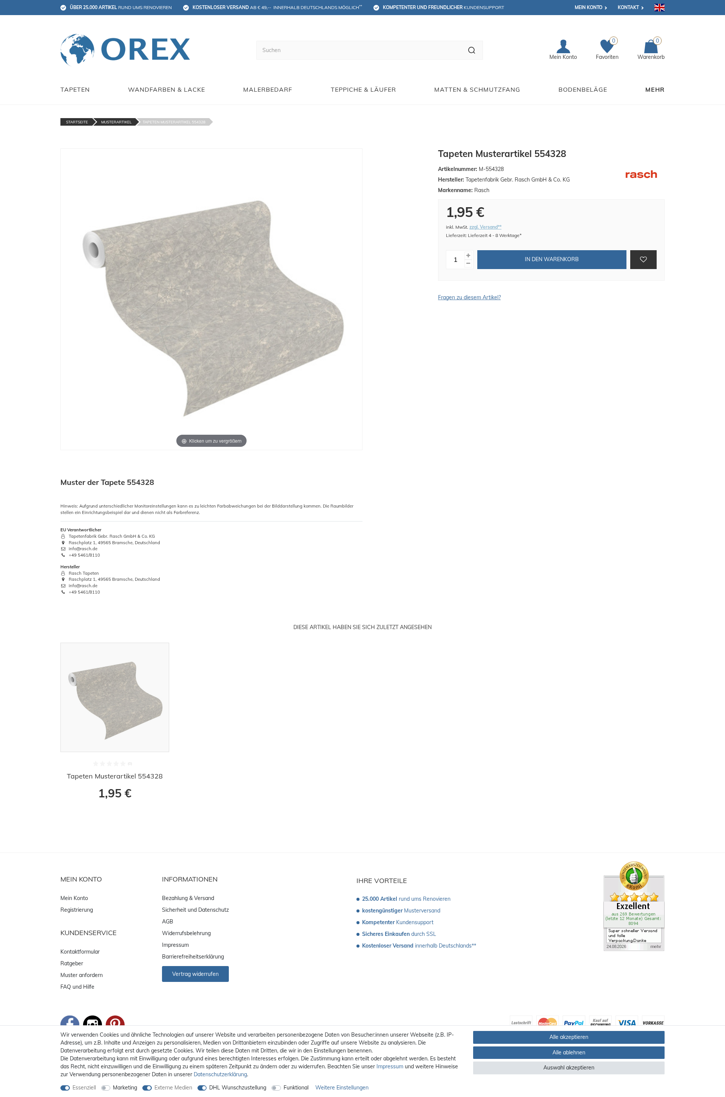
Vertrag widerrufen (195, 974)
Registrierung (76, 909)
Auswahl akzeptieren (568, 1067)
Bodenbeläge (582, 89)
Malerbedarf (267, 89)
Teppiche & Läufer (363, 89)
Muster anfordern (81, 975)
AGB (167, 921)
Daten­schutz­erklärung (220, 1074)
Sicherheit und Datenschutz (195, 909)
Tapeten (75, 89)
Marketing (125, 1087)
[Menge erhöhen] (468, 256)
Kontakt (628, 7)
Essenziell (84, 1087)
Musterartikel (116, 122)
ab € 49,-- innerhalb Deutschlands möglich (277, 7)
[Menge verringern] (468, 264)
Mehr (655, 89)
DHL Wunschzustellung (237, 1087)
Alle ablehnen (568, 1052)
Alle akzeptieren (568, 1037)
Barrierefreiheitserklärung (193, 956)
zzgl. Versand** (485, 227)
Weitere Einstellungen (342, 1087)
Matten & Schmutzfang (477, 89)
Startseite (77, 122)
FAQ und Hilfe (77, 986)
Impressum (175, 945)
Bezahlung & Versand (188, 898)
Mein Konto (588, 7)
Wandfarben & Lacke (166, 89)
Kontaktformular (80, 951)
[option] (115, 726)
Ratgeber (71, 963)
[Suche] (472, 50)
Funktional (296, 1087)
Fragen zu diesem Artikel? (469, 297)
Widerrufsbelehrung (186, 933)
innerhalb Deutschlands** (419, 945)
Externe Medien (173, 1087)
